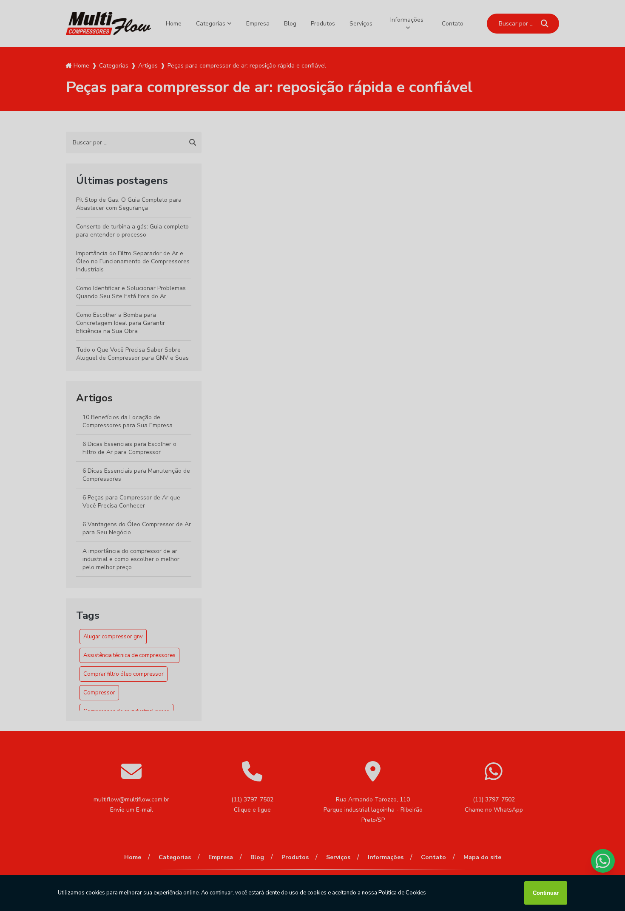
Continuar (546, 893)
